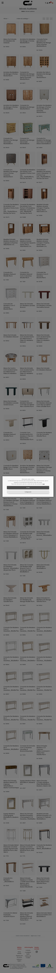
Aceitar (28, 487)
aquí (44, 484)
